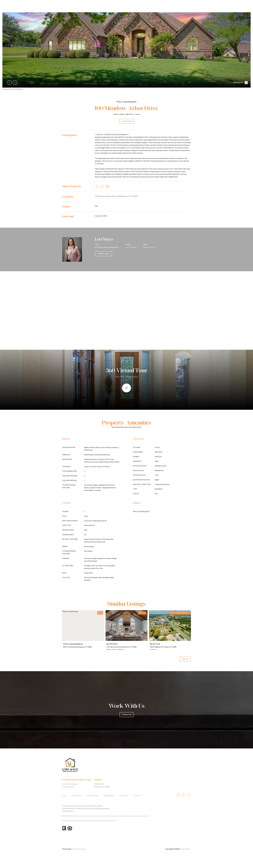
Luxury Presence (78, 849)
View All (185, 659)
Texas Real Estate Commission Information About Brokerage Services (85, 808)
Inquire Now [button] (126, 121)
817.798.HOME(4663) (70, 784)
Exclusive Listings (92, 795)
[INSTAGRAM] (183, 795)
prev (9, 82)
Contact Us (137, 795)
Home (64, 795)
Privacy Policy (185, 849)
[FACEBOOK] (178, 795)
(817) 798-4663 (131, 247)
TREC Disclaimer (68, 811)
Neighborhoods (109, 795)
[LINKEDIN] (189, 795)
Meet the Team (76, 795)
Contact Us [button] (126, 714)
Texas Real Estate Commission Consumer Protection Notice (82, 806)
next (15, 82)
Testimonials (124, 795)
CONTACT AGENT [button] (103, 254)
